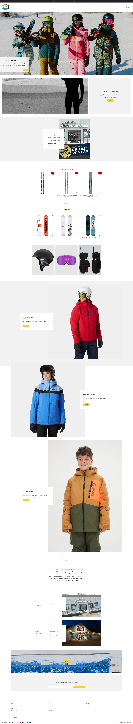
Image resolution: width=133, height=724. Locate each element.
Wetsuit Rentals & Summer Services (92, 700)
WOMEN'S (15, 7)
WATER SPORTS (34, 7)
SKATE (38, 7)
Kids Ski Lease (88, 706)
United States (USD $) (4, 722)
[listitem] (56, 1)
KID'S (19, 7)
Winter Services (88, 701)
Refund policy (50, 710)
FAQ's (49, 703)
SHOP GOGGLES (66, 264)
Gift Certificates (88, 703)
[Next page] (101, 187)
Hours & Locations (51, 700)
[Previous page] (31, 187)
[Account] (126, 7)
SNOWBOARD (25, 7)
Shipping (49, 706)
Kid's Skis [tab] (71, 169)
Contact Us (50, 712)
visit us (66, 661)
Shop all (26, 69)
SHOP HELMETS (43, 264)
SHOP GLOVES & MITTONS (90, 264)
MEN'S (11, 7)
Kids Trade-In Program (90, 705)
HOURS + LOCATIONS (51, 7)
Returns (49, 705)
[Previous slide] (33, 576)
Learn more (110, 100)
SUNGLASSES (42, 7)
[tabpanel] (66, 187)
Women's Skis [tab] (66, 169)
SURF (29, 7)
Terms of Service (51, 708)
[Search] (130, 7)
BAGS (46, 7)
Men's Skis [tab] (61, 169)
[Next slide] (99, 576)
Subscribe (79, 687)
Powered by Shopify (120, 722)
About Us (50, 701)
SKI (21, 7)
